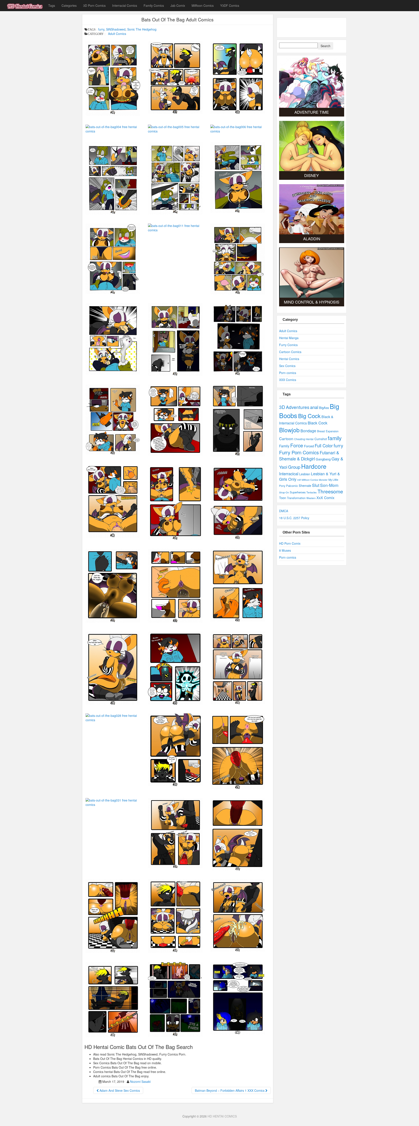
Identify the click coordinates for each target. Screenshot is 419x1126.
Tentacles (311, 492)
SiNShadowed (115, 29)
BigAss (324, 407)
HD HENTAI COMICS (222, 1116)
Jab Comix (177, 5)
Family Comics (154, 5)
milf (299, 479)
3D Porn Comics (94, 5)
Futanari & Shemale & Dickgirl (309, 455)
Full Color (324, 445)
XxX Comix (325, 497)
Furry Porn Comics (299, 452)
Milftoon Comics (203, 5)
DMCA (283, 511)
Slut (315, 485)
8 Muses (285, 550)
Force (296, 445)
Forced (309, 446)
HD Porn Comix (290, 543)
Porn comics (287, 373)
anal (314, 407)
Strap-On (284, 492)
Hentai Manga (289, 338)
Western (311, 498)
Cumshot (320, 439)
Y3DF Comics (229, 5)
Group (294, 467)
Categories (69, 5)
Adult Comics (117, 33)
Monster (323, 479)
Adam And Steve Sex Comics (119, 1090)
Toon (282, 497)
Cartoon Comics (290, 352)
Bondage (308, 430)
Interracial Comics (124, 5)
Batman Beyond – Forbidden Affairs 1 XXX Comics (230, 1090)
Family (284, 445)
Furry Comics (288, 345)
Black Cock (317, 423)
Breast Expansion (327, 431)
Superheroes (298, 492)
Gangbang (323, 459)
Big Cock (309, 416)
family (335, 438)
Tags (51, 5)
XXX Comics (287, 380)
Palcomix (292, 486)
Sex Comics (287, 366)
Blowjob (289, 430)
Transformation (296, 498)
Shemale (305, 485)
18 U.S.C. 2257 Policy (294, 518)
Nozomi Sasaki (140, 1081)
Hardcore (313, 466)
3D (282, 407)
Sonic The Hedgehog (141, 29)
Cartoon (286, 438)
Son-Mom (329, 485)
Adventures (297, 407)
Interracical (288, 473)
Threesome (330, 491)
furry (101, 29)
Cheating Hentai (304, 439)
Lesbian (304, 474)
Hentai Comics (289, 359)
